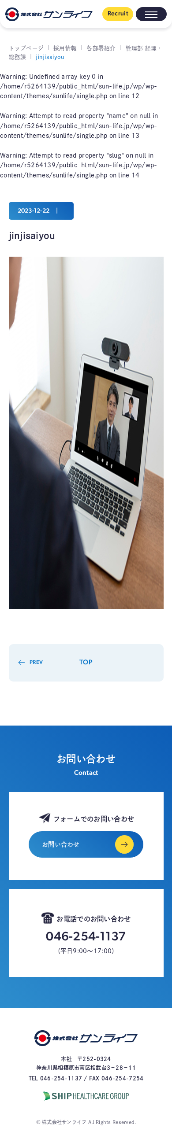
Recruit (118, 14)
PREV (36, 662)
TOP (86, 662)
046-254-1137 (86, 937)
